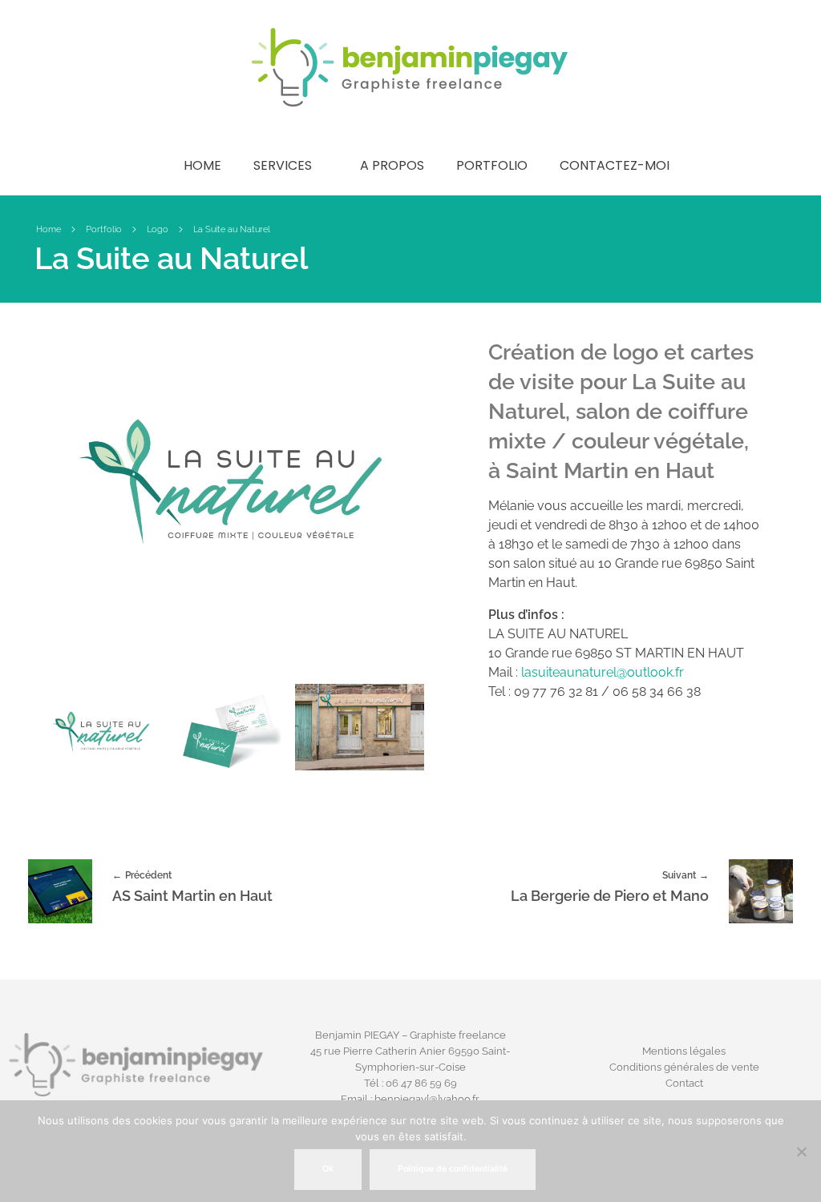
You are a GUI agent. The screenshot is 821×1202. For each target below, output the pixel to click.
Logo (157, 229)
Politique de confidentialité (453, 1169)
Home (48, 229)
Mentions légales (684, 1051)
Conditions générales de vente (684, 1067)
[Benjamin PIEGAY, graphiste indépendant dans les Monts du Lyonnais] (410, 67)
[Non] (801, 1152)
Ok (328, 1169)
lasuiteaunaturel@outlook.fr (602, 672)
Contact (684, 1083)
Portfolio (104, 229)
